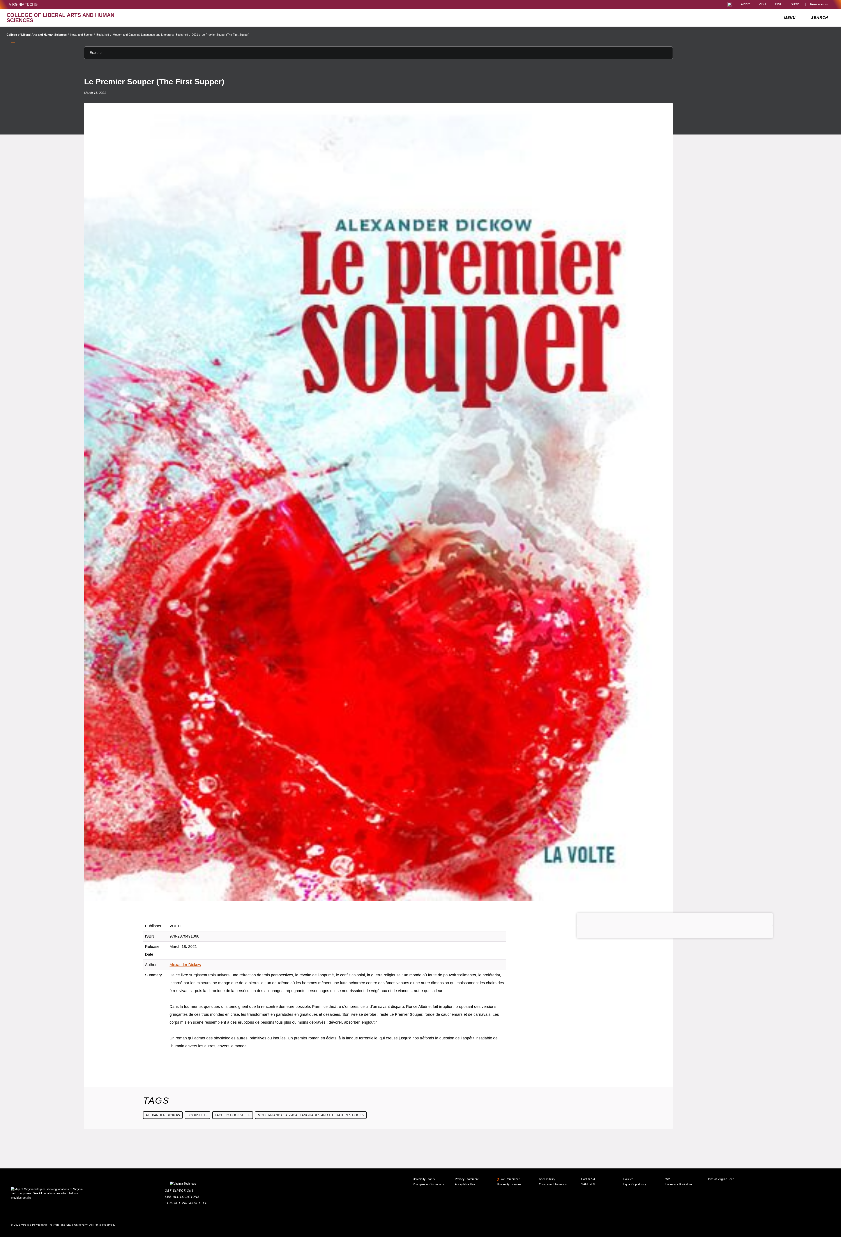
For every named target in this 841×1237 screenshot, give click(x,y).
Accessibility (547, 1179)
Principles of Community (428, 1184)
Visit (762, 4)
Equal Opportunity (634, 1184)
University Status (424, 1179)
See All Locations (183, 1196)
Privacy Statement (467, 1179)
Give (778, 4)
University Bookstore (678, 1184)
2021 (196, 34)
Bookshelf (103, 34)
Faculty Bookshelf (232, 1115)
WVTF (669, 1179)
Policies (628, 1179)
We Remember (510, 1179)
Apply (745, 4)
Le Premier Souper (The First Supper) (225, 34)
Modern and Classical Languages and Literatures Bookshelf (151, 34)
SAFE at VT (589, 1184)
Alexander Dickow (185, 965)
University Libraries (509, 1184)
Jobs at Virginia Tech (720, 1179)
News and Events (82, 34)
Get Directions (180, 1190)
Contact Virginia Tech (187, 1203)
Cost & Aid (588, 1179)
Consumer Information (553, 1184)
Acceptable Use (465, 1184)
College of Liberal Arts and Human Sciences (38, 34)
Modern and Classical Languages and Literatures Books (311, 1115)
